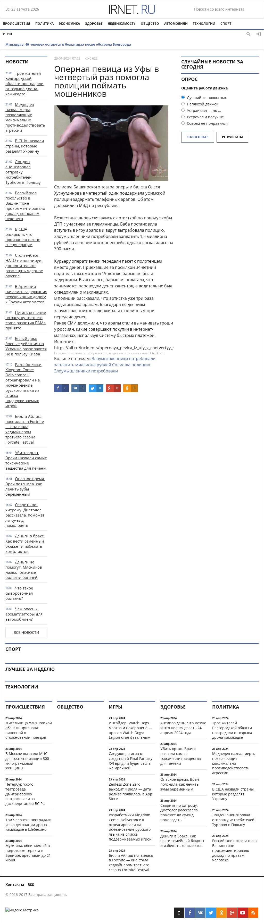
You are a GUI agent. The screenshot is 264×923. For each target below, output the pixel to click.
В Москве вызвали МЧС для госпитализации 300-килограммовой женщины (27, 760)
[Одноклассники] (221, 913)
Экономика (69, 23)
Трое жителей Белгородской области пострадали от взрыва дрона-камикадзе (24, 83)
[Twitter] (211, 913)
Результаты (232, 137)
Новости (17, 62)
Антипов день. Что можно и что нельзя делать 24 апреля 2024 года (183, 727)
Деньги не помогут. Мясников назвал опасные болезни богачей (23, 569)
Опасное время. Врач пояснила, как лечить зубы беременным (25, 486)
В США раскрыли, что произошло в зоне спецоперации (22, 237)
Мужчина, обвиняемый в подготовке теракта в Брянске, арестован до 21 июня (28, 852)
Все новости (26, 632)
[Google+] (232, 913)
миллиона (85, 365)
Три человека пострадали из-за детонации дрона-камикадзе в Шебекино (28, 824)
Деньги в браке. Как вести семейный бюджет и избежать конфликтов (25, 543)
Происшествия (16, 23)
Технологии (204, 23)
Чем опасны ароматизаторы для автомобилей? (24, 614)
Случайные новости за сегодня (212, 64)
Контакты (14, 884)
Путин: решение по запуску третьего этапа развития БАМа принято (25, 320)
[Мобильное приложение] (179, 913)
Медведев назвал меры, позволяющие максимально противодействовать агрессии (25, 117)
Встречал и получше (205, 116)
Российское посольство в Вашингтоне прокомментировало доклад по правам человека (25, 205)
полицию (140, 365)
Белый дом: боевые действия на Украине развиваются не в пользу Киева (26, 346)
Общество (150, 23)
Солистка (121, 365)
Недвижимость (122, 23)
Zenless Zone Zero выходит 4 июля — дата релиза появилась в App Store (130, 791)
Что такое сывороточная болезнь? (19, 593)
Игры (7, 34)
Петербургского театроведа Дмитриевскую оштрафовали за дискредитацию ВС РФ (25, 794)
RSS (31, 884)
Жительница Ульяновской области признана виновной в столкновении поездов (28, 730)
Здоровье (94, 23)
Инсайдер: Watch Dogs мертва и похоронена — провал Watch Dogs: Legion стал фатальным (130, 730)
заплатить (64, 365)
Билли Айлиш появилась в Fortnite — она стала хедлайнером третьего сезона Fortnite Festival (24, 429)
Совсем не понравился (207, 123)
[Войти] (258, 34)
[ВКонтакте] (200, 913)
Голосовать (198, 137)
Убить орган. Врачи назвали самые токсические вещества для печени (26, 460)
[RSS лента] (253, 913)
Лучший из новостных (206, 97)
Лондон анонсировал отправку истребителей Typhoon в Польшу (233, 819)
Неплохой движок (202, 104)
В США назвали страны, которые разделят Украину (24, 146)
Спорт (225, 23)
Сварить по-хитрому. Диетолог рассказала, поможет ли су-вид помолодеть (24, 515)
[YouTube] (242, 913)
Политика (44, 23)
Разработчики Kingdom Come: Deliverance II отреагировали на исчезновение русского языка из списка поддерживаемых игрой (23, 385)
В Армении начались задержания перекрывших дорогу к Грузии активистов (26, 294)
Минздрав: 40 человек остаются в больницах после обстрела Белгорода (68, 44)
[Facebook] (190, 913)
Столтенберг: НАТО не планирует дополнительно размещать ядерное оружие (24, 265)
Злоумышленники (110, 358)
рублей (104, 365)
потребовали (142, 358)
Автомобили (176, 23)
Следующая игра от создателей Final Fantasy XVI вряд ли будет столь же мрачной (130, 760)
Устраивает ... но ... (203, 110)
